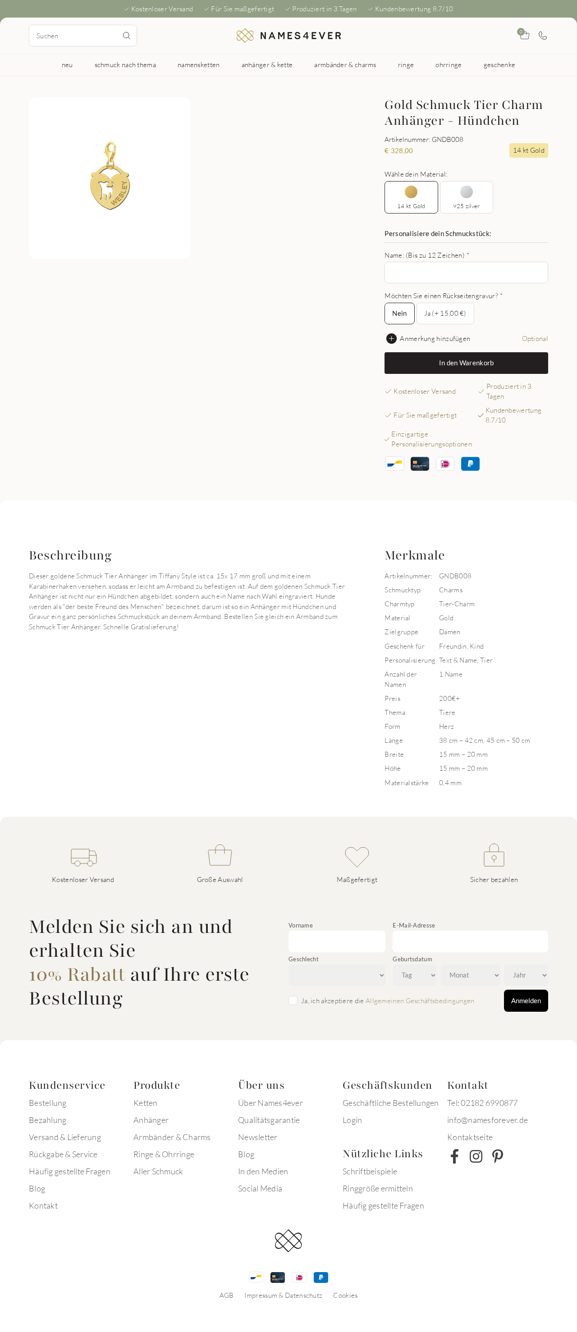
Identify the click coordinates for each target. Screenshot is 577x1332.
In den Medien (263, 1171)
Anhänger (151, 1120)
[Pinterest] (497, 1156)
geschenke (500, 64)
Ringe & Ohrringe (163, 1154)
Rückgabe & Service (63, 1154)
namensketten (199, 64)
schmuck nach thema (125, 64)
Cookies (345, 1295)
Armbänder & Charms (172, 1137)
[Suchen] (127, 35)
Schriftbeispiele (370, 1171)
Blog (37, 1188)
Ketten (145, 1103)
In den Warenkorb (466, 363)
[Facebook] (454, 1156)
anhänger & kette (267, 64)
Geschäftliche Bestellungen (391, 1103)
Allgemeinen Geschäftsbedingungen (420, 1000)
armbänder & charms (345, 64)
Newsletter (258, 1137)
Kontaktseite (470, 1137)
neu (67, 64)
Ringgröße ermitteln (378, 1188)
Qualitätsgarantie (269, 1120)
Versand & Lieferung (65, 1137)
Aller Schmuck (158, 1171)
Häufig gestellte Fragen (69, 1171)
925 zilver (466, 205)
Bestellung (48, 1103)
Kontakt (43, 1205)
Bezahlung (47, 1120)
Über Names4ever (270, 1103)
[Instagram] (476, 1156)
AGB (227, 1295)
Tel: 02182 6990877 (482, 1103)
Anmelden (526, 1000)
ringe (406, 64)
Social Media (260, 1188)
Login (352, 1120)
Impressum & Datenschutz (283, 1295)
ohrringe (448, 64)
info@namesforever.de (487, 1120)
